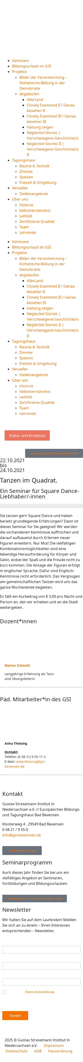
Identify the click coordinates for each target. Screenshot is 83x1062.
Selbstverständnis (34, 210)
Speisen (26, 176)
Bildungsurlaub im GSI (31, 66)
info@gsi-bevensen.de (21, 835)
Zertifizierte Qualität (37, 221)
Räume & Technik (34, 165)
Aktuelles (20, 187)
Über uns (20, 199)
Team (24, 226)
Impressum (54, 1045)
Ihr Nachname (14, 976)
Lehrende (27, 232)
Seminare (20, 60)
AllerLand (35, 99)
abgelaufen (29, 93)
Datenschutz (17, 1051)
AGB (40, 1051)
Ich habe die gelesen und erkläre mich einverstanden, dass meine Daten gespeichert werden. (41, 995)
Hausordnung (60, 1051)
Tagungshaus (24, 160)
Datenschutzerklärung (39, 992)
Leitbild (25, 215)
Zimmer (26, 171)
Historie (26, 204)
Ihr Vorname (12, 960)
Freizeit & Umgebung (37, 182)
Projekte (19, 71)
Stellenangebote (33, 193)
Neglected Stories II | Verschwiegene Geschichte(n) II (52, 149)
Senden (15, 1015)
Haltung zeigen (40, 127)
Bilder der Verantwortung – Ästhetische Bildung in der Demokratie (43, 83)
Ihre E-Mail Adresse (18, 943)
